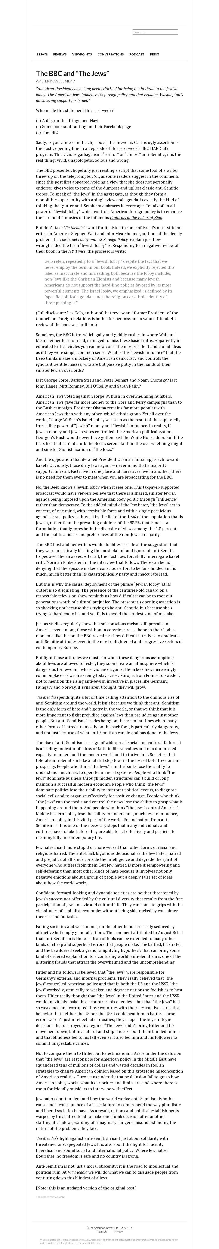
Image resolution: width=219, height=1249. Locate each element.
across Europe (121, 675)
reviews (60, 54)
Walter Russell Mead (55, 81)
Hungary (44, 687)
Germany (158, 681)
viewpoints (82, 54)
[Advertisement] (109, 10)
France (152, 675)
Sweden (171, 675)
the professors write (106, 251)
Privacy (118, 1231)
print (154, 54)
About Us (102, 1231)
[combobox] (155, 32)
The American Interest (62, 38)
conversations (111, 54)
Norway (69, 687)
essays (42, 54)
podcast (136, 54)
